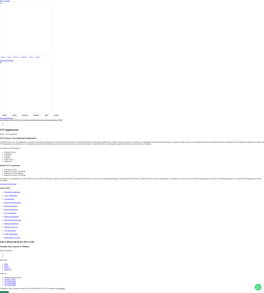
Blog (31, 57)
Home (3, 57)
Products (24, 57)
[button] (258, 287)
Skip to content (5, 1)
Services (16, 57)
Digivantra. (61, 288)
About (9, 57)
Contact (37, 57)
